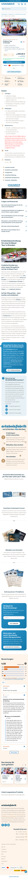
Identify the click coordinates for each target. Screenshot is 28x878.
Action (5, 814)
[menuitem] (2, 825)
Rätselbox (9, 820)
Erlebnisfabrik (4, 14)
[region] (14, 1)
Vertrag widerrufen (14, 876)
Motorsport (12, 814)
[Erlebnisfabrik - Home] (8, 4)
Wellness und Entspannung (9, 816)
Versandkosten (22, 56)
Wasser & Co (11, 14)
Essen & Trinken (21, 814)
